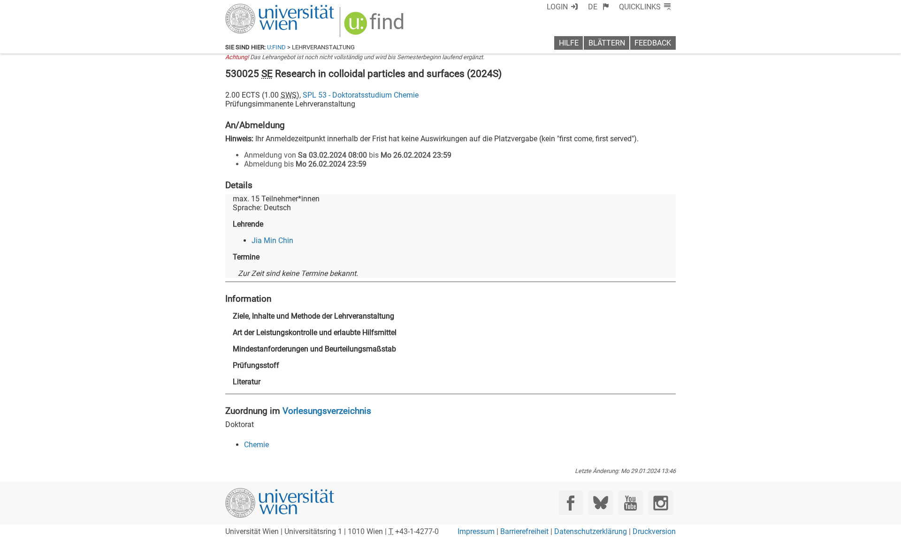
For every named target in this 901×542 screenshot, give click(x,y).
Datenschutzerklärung (590, 531)
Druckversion (654, 531)
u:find (276, 47)
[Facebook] (571, 503)
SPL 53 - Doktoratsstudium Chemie (361, 95)
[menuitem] (598, 7)
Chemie (256, 444)
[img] (375, 26)
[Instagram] (660, 503)
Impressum (476, 531)
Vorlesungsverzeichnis (327, 410)
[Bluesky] (600, 503)
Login (557, 6)
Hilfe (569, 42)
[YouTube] (630, 503)
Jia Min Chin (272, 240)
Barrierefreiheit (524, 531)
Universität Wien (257, 8)
